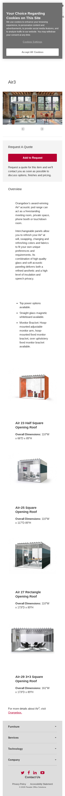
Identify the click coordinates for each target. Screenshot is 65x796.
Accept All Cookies (32, 52)
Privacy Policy (19, 784)
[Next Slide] (42, 129)
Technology (15, 748)
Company (14, 759)
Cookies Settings (32, 42)
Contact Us (32, 777)
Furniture (14, 726)
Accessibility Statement (41, 784)
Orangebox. (15, 712)
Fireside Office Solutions (36, 787)
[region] (32, 31)
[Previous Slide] (23, 129)
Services (13, 737)
